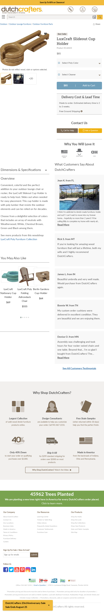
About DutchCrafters (10, 517)
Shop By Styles (76, 517)
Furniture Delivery (9, 538)
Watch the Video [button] (50, 470)
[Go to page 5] (28, 317)
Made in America (9, 529)
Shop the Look (76, 520)
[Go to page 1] (21, 317)
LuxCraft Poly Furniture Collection (19, 239)
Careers (6, 541)
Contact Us (7, 520)
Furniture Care (42, 532)
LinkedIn (33, 569)
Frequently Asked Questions (47, 526)
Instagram (27, 569)
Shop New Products (78, 526)
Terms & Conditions (10, 532)
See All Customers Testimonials (79, 368)
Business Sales (8, 526)
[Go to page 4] (26, 317)
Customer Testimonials (45, 529)
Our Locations (8, 523)
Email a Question (40, 585)
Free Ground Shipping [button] (69, 111)
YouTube (16, 569)
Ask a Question (91, 131)
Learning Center (42, 517)
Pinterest (22, 569)
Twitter (11, 569)
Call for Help (68, 131)
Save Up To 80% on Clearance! (52, 3)
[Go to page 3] (24, 317)
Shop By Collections (78, 523)
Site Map (74, 532)
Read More (63, 225)
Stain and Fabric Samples (80, 529)
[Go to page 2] (22, 317)
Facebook (5, 569)
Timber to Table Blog (44, 520)
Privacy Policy (8, 535)
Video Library (42, 523)
